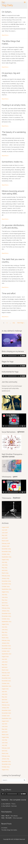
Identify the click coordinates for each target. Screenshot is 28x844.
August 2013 (5, 769)
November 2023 (6, 616)
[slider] (24, 355)
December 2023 (6, 613)
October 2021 (5, 683)
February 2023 (6, 640)
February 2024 (6, 608)
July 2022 (4, 659)
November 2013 (6, 764)
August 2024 (5, 592)
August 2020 (5, 721)
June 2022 (4, 662)
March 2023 (5, 637)
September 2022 (6, 654)
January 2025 (5, 578)
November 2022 (6, 648)
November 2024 (6, 583)
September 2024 (6, 589)
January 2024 (5, 610)
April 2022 (4, 667)
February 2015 (6, 756)
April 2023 (4, 635)
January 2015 (5, 758)
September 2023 (6, 621)
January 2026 (5, 546)
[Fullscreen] (24, 426)
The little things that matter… (9, 830)
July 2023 (4, 627)
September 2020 (6, 718)
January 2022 (5, 675)
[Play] (3, 355)
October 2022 (6, 651)
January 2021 (5, 707)
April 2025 (4, 570)
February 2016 (6, 748)
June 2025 (4, 565)
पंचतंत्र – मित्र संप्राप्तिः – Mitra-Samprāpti (11, 818)
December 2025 (6, 548)
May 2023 (4, 632)
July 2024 (4, 594)
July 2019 (4, 740)
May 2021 (4, 697)
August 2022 (5, 656)
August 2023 (5, 624)
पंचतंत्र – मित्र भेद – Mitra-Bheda (9, 815)
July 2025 (4, 562)
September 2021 (6, 686)
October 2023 (6, 619)
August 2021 (5, 688)
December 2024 (6, 581)
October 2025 (6, 554)
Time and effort (9, 293)
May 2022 (4, 664)
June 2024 (5, 597)
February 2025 (6, 575)
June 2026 (5, 532)
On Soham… (7, 12)
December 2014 (6, 761)
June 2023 (4, 629)
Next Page (21, 323)
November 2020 (6, 713)
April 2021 (4, 699)
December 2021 (6, 678)
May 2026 (4, 535)
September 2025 (6, 557)
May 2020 (4, 729)
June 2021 (4, 694)
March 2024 (5, 605)
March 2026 (5, 540)
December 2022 (6, 645)
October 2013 (5, 767)
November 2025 (6, 551)
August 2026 (5, 527)
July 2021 (4, 691)
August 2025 (5, 559)
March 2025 (5, 573)
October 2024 (6, 586)
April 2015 (4, 750)
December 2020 (6, 710)
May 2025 (4, 567)
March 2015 (5, 753)
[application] (14, 355)
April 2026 (4, 538)
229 (14, 323)
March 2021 (5, 702)
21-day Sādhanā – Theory (8, 803)
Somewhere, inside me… (12, 162)
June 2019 (4, 742)
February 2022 (6, 672)
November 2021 (6, 680)
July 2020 (4, 723)
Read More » (5, 35)
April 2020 (4, 732)
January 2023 (5, 643)
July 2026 (4, 530)
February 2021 (6, 705)
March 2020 (5, 734)
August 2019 (5, 737)
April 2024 (4, 602)
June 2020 (5, 726)
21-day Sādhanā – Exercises (9, 806)
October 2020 (6, 715)
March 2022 (5, 670)
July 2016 (4, 745)
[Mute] (20, 355)
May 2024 (4, 600)
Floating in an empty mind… (14, 105)
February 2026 (6, 543)
